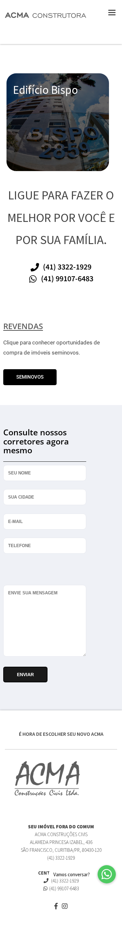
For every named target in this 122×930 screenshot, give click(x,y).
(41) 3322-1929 (64, 881)
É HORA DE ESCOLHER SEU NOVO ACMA (61, 734)
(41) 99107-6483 (64, 888)
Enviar (25, 674)
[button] (107, 874)
